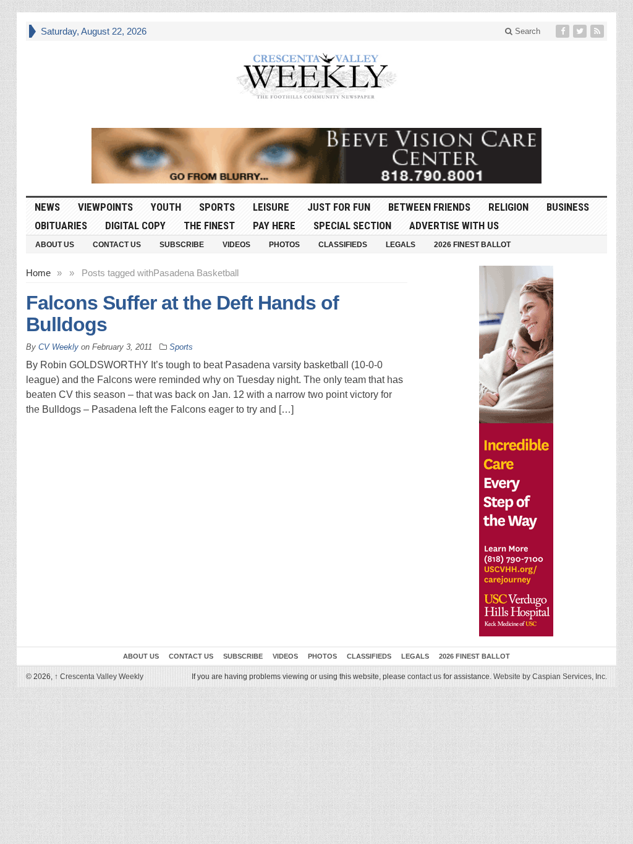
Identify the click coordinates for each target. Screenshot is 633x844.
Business (567, 207)
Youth (166, 207)
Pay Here (274, 225)
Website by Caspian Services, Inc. (550, 676)
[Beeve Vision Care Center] (316, 156)
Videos (236, 244)
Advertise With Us (454, 225)
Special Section (352, 225)
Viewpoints (105, 207)
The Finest (209, 225)
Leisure (271, 207)
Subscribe (181, 244)
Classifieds (342, 244)
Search (526, 31)
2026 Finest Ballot (472, 244)
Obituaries (61, 225)
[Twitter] (581, 31)
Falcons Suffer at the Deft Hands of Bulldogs (182, 313)
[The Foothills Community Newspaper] (316, 76)
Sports (217, 207)
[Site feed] (598, 31)
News (47, 207)
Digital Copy (135, 225)
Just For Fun (338, 207)
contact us (424, 676)
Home (38, 273)
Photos (284, 244)
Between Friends (429, 207)
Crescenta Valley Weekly (98, 676)
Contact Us (117, 244)
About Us (54, 244)
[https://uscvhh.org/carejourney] (516, 451)
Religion (508, 207)
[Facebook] (563, 31)
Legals (400, 244)
